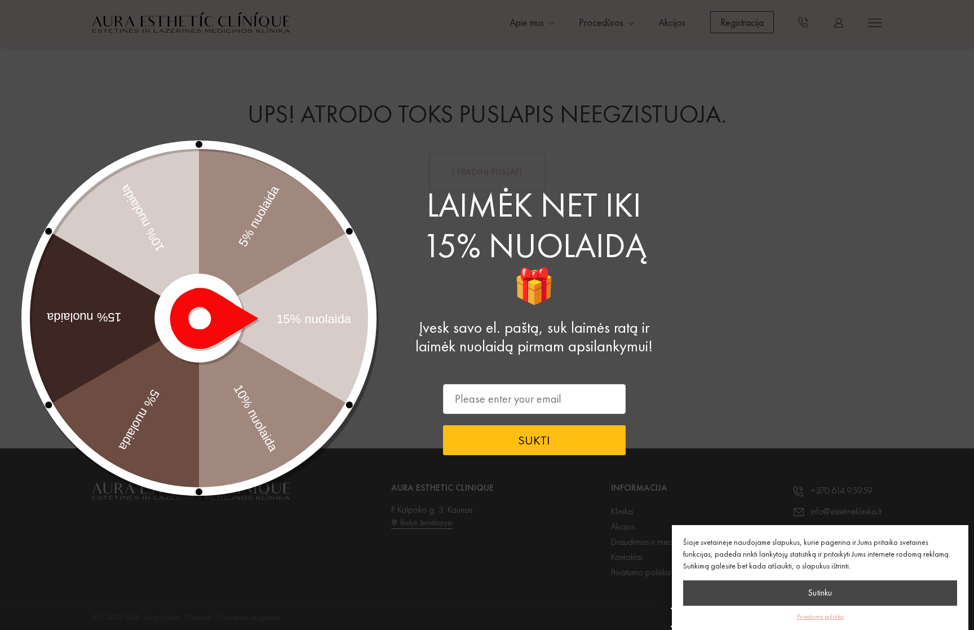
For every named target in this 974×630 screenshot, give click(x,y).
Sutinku (820, 593)
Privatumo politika (820, 616)
